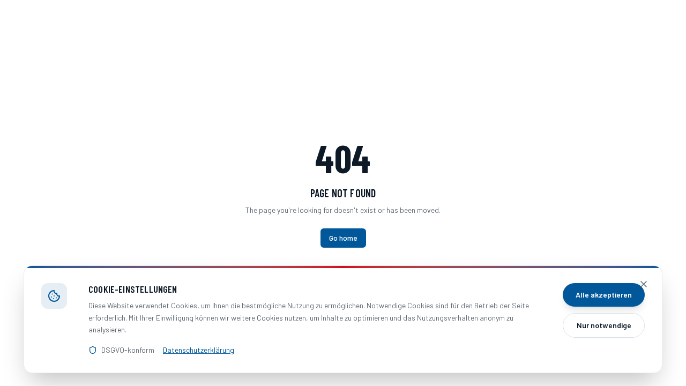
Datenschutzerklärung (198, 349)
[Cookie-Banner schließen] (643, 284)
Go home (343, 237)
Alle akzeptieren (604, 294)
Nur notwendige (604, 325)
